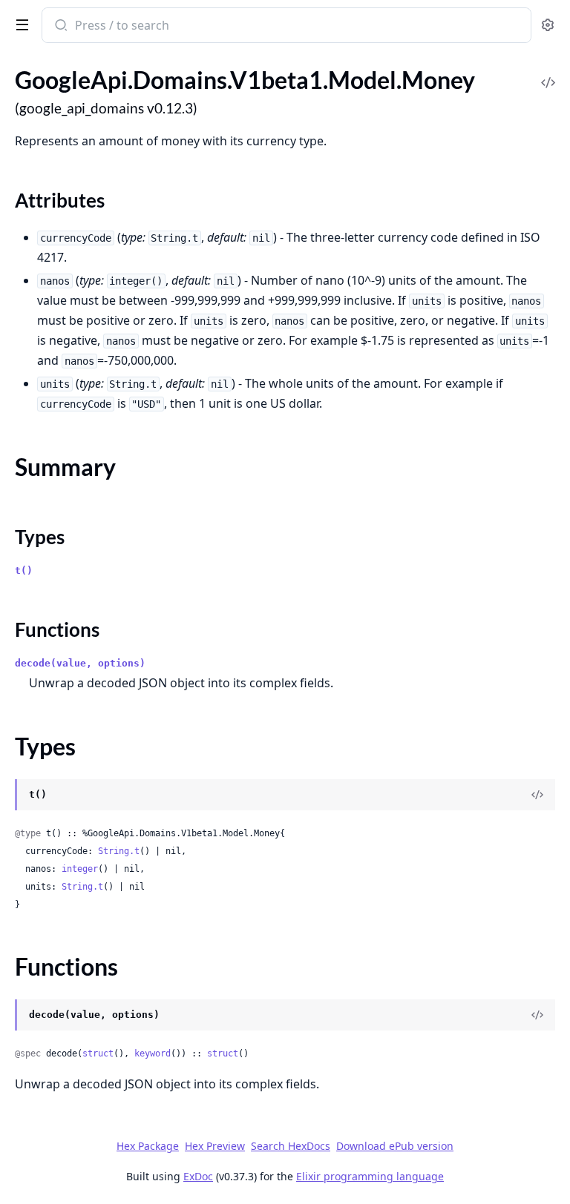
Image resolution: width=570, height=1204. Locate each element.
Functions (57, 629)
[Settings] (547, 25)
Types (40, 537)
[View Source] (547, 72)
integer (80, 869)
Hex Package (148, 1146)
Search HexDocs (290, 1146)
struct (98, 1053)
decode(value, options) (80, 663)
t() (24, 570)
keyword (152, 1053)
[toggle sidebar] (19, 23)
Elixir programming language (370, 1176)
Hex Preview (215, 1146)
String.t (119, 851)
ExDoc (198, 1176)
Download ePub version (394, 1146)
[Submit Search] (59, 26)
